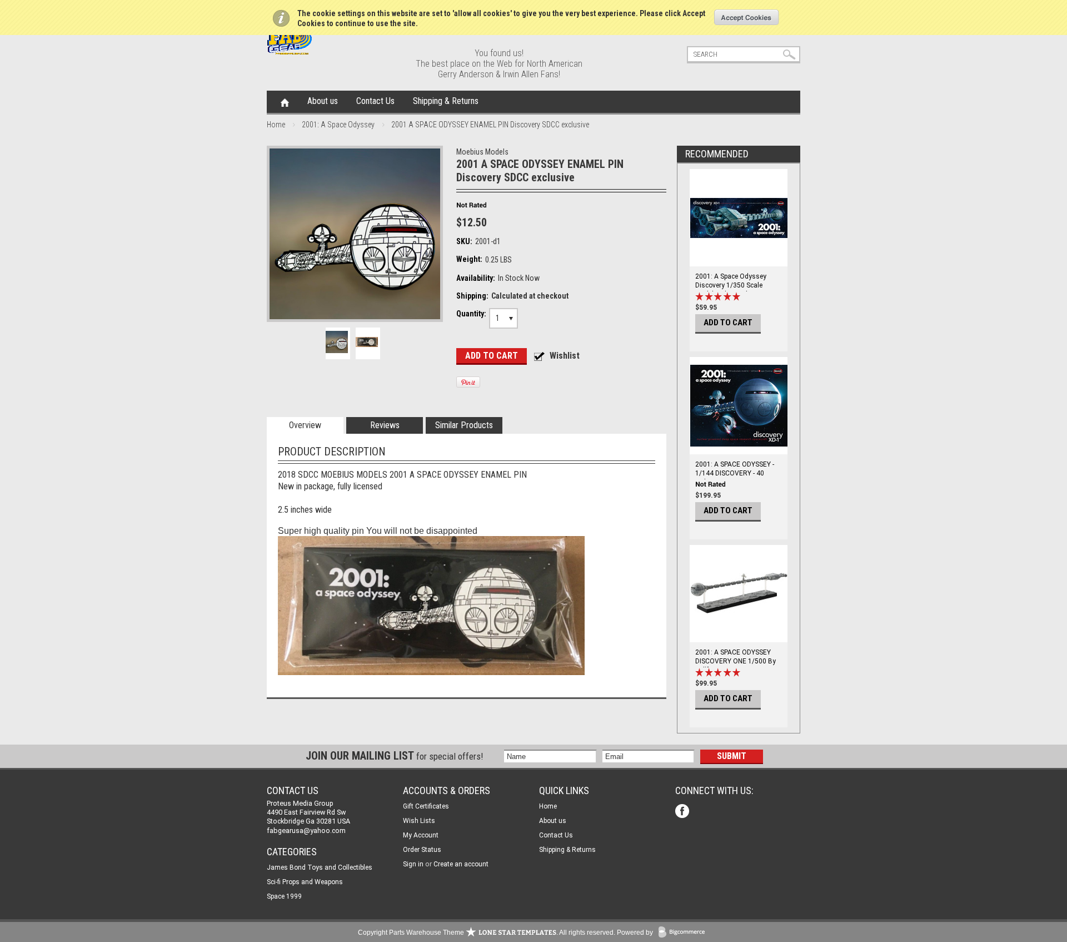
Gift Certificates (426, 806)
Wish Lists (419, 821)
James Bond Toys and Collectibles (319, 867)
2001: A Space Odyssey (338, 124)
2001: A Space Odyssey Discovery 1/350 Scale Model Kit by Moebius (730, 285)
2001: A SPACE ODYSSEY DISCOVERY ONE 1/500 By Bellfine (735, 661)
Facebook (683, 812)
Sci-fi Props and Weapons (305, 882)
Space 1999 (284, 896)
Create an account (460, 864)
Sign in (413, 864)
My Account (420, 835)
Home (285, 102)
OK (746, 17)
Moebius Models (482, 151)
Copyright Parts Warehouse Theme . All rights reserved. (486, 932)
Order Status (422, 850)
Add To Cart (728, 323)
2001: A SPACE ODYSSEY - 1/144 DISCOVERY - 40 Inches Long (734, 473)
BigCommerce (684, 932)
